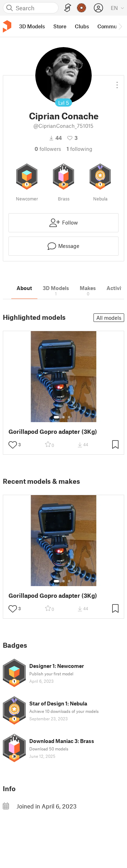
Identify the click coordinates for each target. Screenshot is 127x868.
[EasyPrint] (67, 8)
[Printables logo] (7, 26)
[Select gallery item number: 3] (69, 417)
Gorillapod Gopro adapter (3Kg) (52, 431)
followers (48, 149)
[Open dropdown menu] (117, 82)
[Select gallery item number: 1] (56, 417)
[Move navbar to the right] (120, 26)
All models (108, 317)
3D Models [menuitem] (32, 26)
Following (79, 149)
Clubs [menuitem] (82, 26)
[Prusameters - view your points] (81, 7)
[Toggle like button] (12, 445)
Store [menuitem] (59, 26)
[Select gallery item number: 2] (63, 417)
